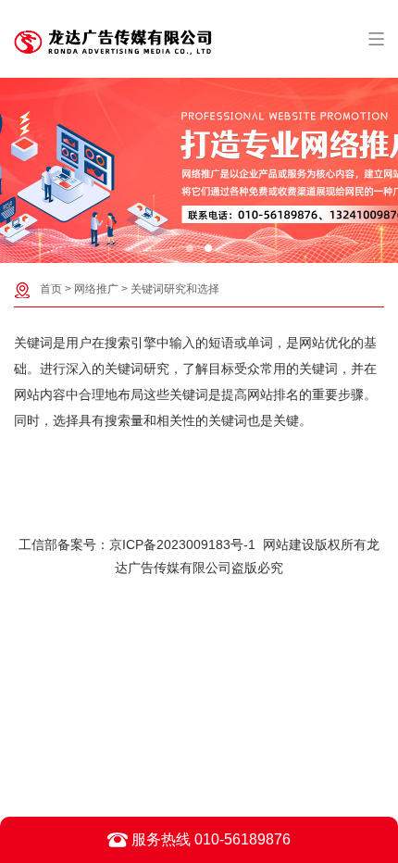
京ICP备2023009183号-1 (182, 544)
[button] (189, 248)
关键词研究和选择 (175, 288)
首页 (51, 288)
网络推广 (96, 288)
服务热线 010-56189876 (209, 839)
